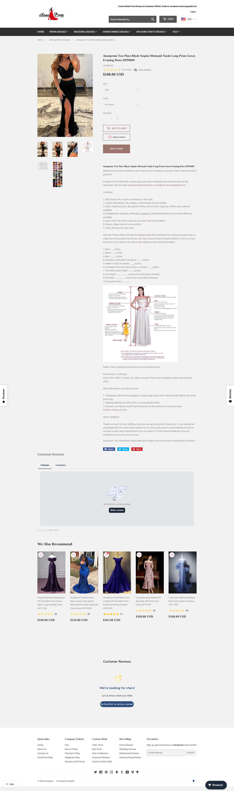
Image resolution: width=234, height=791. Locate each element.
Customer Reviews (101, 757)
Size (105, 83)
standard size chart (146, 235)
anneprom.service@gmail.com (171, 185)
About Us (41, 749)
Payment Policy (72, 753)
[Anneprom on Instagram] (111, 772)
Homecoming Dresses (116, 31)
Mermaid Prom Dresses (59, 40)
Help (176, 31)
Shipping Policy (72, 757)
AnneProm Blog (45, 757)
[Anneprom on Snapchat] (116, 772)
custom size (136, 242)
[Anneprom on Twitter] (95, 772)
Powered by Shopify (65, 781)
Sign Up (191, 753)
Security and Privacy (75, 761)
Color (105, 98)
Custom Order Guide (102, 761)
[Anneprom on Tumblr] (122, 772)
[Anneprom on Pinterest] (106, 772)
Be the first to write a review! (117, 704)
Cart (170, 19)
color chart (146, 220)
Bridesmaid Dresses (129, 753)
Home (40, 31)
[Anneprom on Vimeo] (132, 772)
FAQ (125, 410)
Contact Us (42, 753)
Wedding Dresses (85, 31)
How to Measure (100, 753)
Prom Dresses (58, 31)
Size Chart (97, 749)
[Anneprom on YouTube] (127, 772)
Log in (193, 12)
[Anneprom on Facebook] (101, 772)
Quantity (107, 113)
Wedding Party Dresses (150, 31)
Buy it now (116, 148)
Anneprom (49, 781)
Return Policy (111, 410)
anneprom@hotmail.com (140, 185)
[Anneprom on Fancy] (137, 772)
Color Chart (97, 745)
